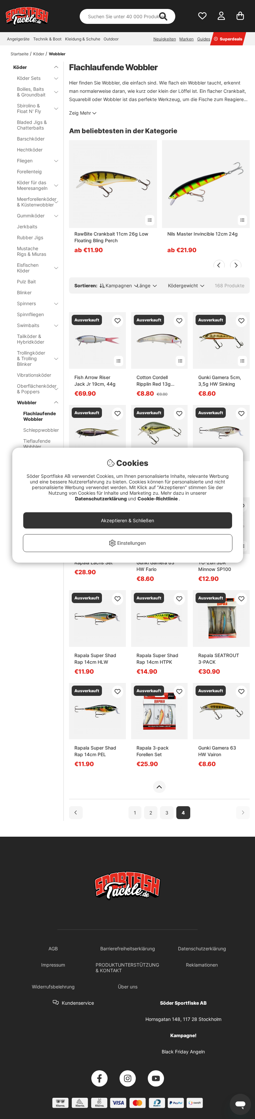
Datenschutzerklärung (101, 498)
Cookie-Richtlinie (158, 498)
